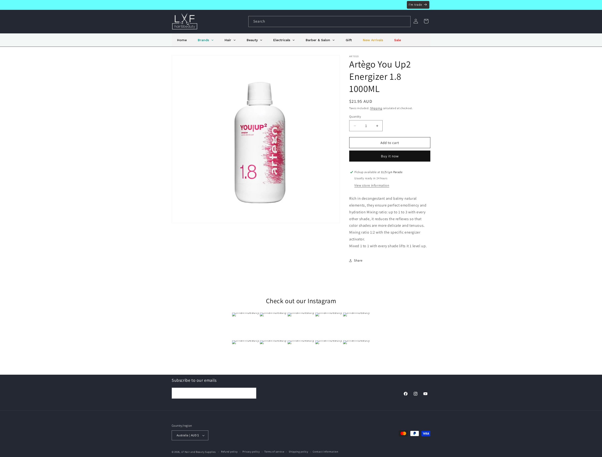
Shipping (376, 108)
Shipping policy (298, 451)
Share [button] (358, 260)
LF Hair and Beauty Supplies (198, 451)
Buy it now (390, 156)
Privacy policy (251, 451)
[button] (426, 21)
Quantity (355, 117)
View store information (371, 185)
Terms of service (274, 451)
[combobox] (329, 21)
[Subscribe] (251, 393)
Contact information (325, 451)
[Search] (405, 21)
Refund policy (229, 451)
